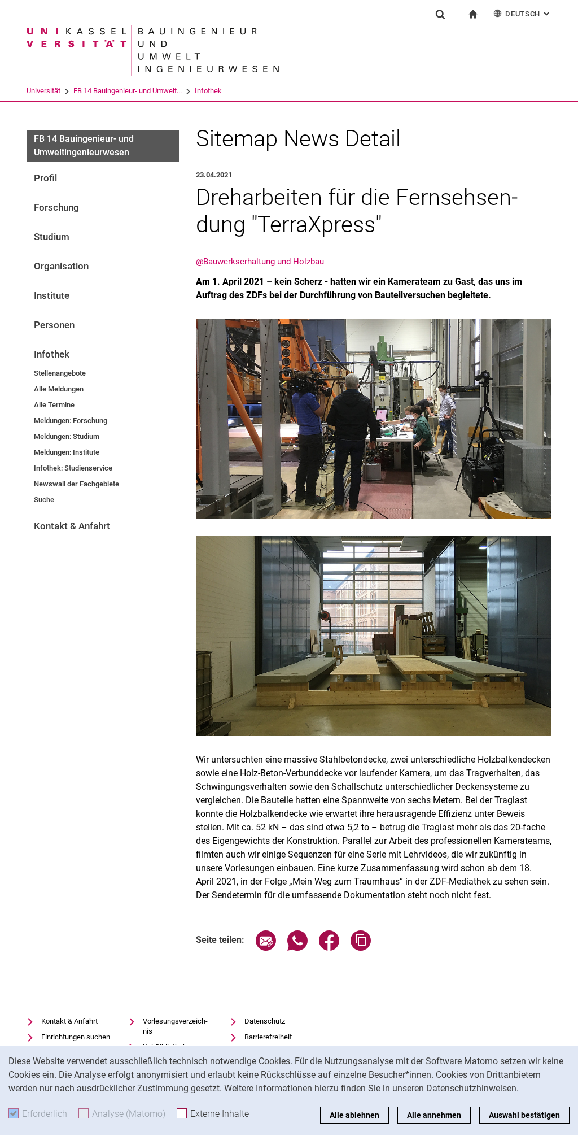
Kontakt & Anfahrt (72, 526)
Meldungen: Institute (66, 452)
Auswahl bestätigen (524, 1115)
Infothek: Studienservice (73, 468)
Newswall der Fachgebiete (76, 484)
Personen (54, 324)
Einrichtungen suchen (75, 1037)
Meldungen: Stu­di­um (66, 436)
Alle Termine (54, 405)
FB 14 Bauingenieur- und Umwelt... (127, 90)
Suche (44, 499)
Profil (45, 178)
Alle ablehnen (354, 1115)
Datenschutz (264, 1021)
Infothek (208, 90)
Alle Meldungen (59, 389)
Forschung (56, 207)
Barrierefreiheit (268, 1037)
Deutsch (528, 14)
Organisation (61, 266)
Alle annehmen (434, 1115)
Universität (43, 90)
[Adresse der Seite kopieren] (361, 947)
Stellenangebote (60, 373)
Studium (51, 236)
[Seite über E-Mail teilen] (266, 947)
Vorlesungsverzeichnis (175, 1026)
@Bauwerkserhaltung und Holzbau (260, 261)
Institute (51, 295)
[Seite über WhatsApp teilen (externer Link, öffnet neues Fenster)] (297, 947)
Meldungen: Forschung (70, 420)
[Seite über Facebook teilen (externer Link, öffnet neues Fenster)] (329, 947)
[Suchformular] (440, 14)
